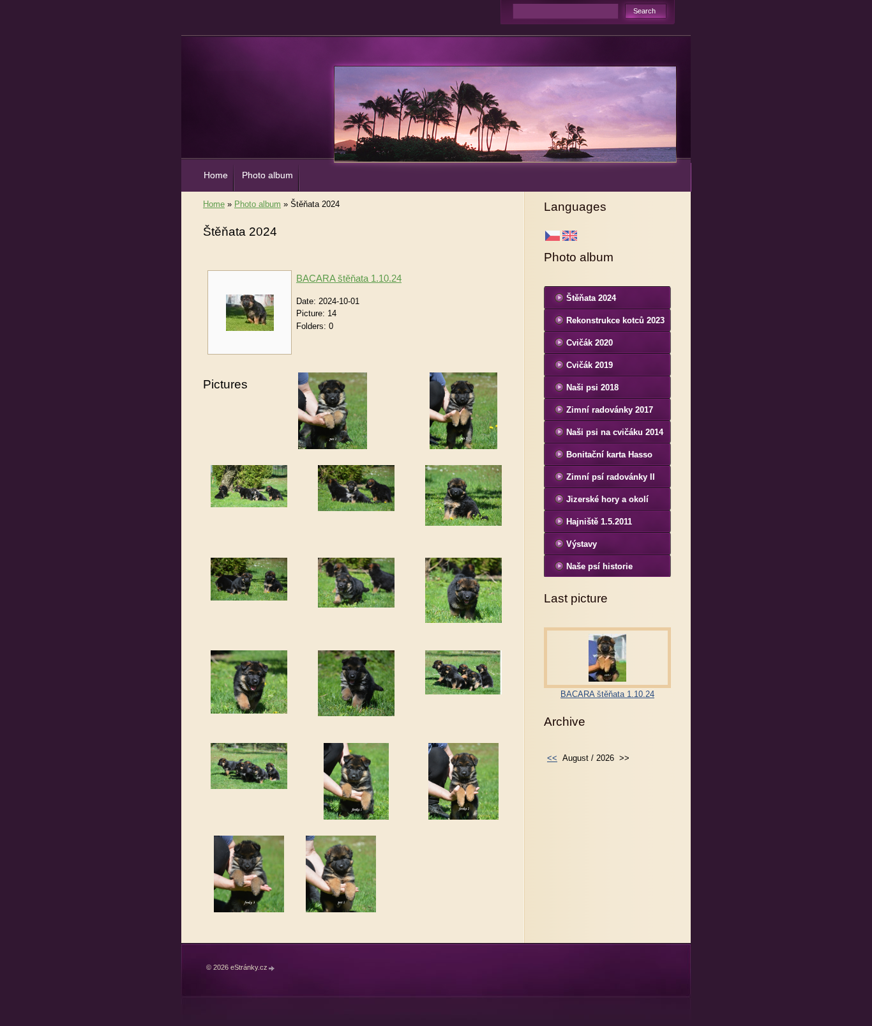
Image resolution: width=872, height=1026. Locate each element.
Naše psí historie (599, 566)
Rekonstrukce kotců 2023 (615, 320)
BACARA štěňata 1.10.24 (349, 278)
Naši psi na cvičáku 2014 (614, 432)
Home (216, 175)
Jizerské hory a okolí (607, 499)
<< (552, 758)
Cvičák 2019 (589, 365)
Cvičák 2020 (589, 343)
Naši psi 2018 (592, 387)
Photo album (267, 175)
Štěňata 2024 (591, 298)
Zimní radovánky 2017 (609, 410)
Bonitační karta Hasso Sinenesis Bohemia (609, 457)
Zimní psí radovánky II (610, 477)
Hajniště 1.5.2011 (599, 521)
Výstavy (581, 544)
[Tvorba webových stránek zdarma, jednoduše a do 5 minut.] (271, 968)
